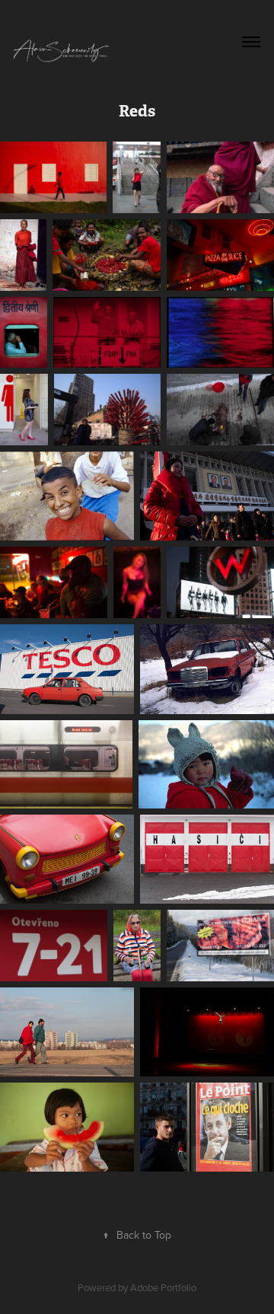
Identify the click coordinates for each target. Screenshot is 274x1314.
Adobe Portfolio (163, 1287)
